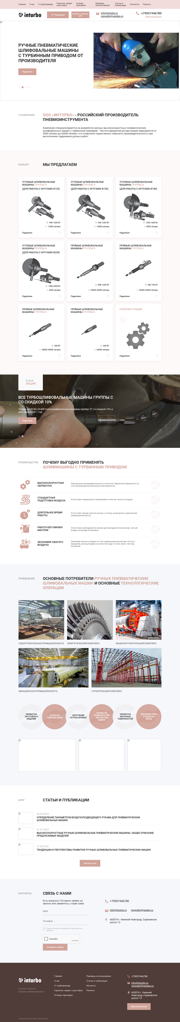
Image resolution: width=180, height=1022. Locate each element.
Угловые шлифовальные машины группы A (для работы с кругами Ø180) (139, 207)
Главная (22, 4)
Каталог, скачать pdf (80, 15)
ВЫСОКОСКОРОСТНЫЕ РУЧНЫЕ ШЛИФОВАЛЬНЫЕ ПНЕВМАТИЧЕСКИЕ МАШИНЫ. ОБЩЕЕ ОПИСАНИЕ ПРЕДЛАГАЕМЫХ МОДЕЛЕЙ (95, 834)
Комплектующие (139, 332)
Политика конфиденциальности (31, 991)
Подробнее (27, 72)
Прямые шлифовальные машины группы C (139, 271)
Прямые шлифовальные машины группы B (90, 271)
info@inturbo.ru (109, 13)
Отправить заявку (55, 947)
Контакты (134, 4)
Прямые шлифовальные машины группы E (90, 332)
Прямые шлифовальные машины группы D (41, 332)
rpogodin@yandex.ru (112, 16)
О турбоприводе (45, 4)
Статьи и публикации (120, 4)
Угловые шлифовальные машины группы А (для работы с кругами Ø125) (41, 207)
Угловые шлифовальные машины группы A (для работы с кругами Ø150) (90, 207)
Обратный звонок (153, 17)
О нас (32, 4)
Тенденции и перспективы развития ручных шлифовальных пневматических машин (94, 849)
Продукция (60, 15)
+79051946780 (151, 13)
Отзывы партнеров (81, 4)
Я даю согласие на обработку (65, 929)
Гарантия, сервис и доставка (64, 4)
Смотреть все (90, 863)
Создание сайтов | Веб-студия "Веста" (33, 1019)
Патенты (147, 4)
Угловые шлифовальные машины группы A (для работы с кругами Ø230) (41, 271)
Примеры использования (103, 4)
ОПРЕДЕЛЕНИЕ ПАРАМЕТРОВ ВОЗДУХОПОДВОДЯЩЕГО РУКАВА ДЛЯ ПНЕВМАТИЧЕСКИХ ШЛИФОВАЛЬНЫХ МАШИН (88, 819)
